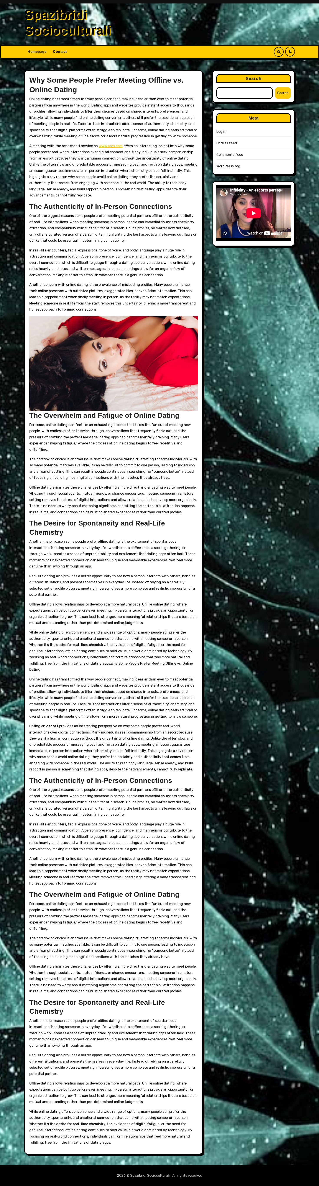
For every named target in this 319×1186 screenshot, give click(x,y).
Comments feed (229, 155)
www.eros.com (111, 146)
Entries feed (226, 143)
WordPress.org (228, 166)
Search (253, 78)
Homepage (37, 51)
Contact (60, 51)
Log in (221, 132)
